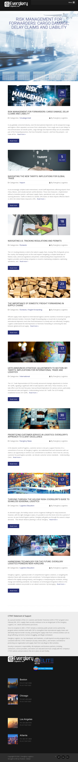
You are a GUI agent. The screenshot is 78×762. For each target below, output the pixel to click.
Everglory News (26, 441)
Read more (13, 141)
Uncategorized (25, 118)
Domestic (23, 245)
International (25, 376)
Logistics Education (27, 506)
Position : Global (25, 759)
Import (22, 182)
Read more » (21, 134)
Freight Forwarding (35, 310)
